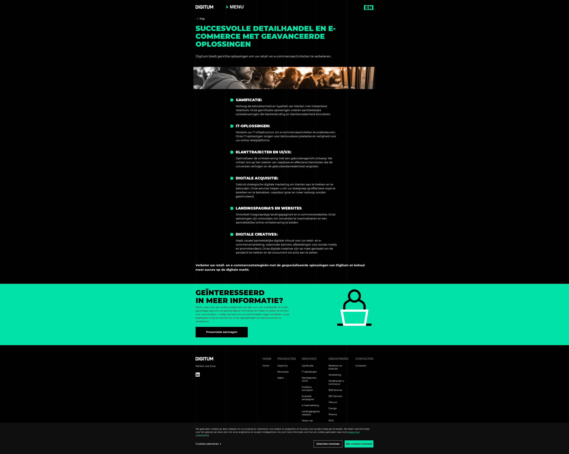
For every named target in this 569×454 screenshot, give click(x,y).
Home (266, 365)
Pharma (333, 414)
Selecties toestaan (328, 443)
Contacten (360, 365)
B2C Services (335, 396)
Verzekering (335, 375)
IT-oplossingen (309, 371)
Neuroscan (283, 371)
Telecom (333, 402)
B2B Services (335, 390)
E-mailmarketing (310, 405)
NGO (331, 420)
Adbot (280, 378)
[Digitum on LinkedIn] (198, 375)
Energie (333, 408)
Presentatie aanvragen (221, 332)
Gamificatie (308, 365)
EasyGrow (282, 365)
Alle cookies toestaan (359, 443)
